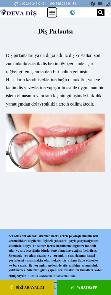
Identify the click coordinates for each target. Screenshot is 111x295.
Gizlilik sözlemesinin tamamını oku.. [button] (52, 276)
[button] (52, 12)
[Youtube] (100, 3)
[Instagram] (107, 3)
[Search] (100, 12)
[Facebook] (93, 3)
